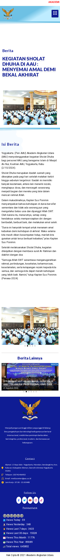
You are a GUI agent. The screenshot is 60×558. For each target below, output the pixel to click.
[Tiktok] (41, 500)
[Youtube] (30, 500)
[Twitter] (24, 500)
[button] (5, 318)
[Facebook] (18, 500)
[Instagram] (35, 500)
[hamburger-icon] (55, 13)
